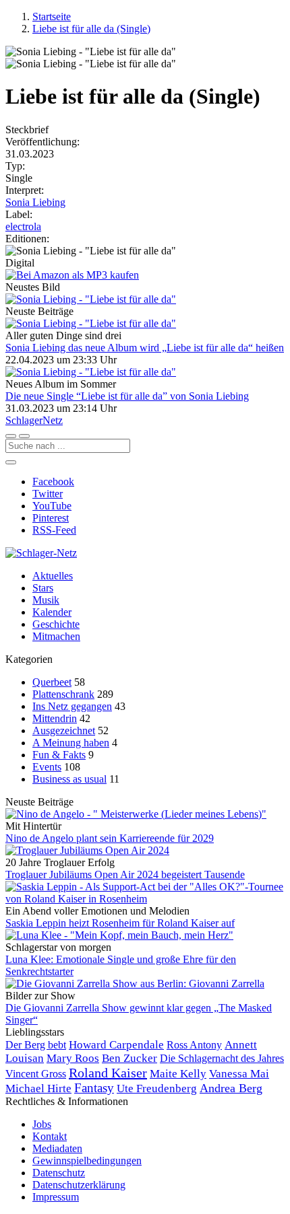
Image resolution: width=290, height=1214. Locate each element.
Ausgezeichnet (63, 730)
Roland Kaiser (108, 1072)
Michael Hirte (38, 1088)
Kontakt (49, 1136)
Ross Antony (194, 1045)
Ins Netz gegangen (72, 706)
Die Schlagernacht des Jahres (222, 1058)
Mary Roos (73, 1058)
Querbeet (51, 682)
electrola (23, 226)
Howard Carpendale (116, 1044)
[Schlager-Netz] (41, 553)
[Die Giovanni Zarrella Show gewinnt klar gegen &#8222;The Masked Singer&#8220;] (145, 984)
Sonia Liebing (35, 202)
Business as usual (69, 779)
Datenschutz (58, 1172)
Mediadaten (57, 1148)
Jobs (41, 1124)
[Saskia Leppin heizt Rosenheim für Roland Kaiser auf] (145, 893)
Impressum (55, 1197)
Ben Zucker (129, 1058)
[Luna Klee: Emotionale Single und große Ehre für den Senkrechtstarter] (145, 935)
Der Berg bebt (35, 1044)
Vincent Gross (35, 1073)
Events (46, 767)
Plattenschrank (63, 694)
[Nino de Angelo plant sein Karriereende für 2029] (145, 814)
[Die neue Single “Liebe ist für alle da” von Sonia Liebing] (145, 372)
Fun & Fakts (59, 754)
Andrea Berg (231, 1088)
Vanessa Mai (239, 1073)
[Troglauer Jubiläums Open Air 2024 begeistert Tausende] (145, 851)
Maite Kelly (178, 1073)
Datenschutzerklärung (78, 1184)
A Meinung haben (70, 742)
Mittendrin (54, 718)
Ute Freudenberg (157, 1088)
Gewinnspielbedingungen (87, 1160)
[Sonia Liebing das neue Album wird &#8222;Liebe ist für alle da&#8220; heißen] (145, 324)
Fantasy (94, 1088)
